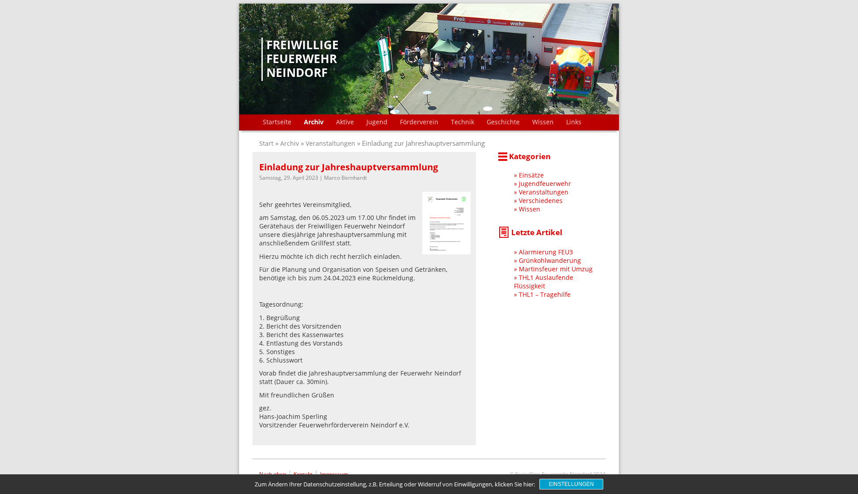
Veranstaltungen (330, 143)
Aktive (345, 122)
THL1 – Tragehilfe (545, 294)
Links (573, 122)
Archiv (314, 122)
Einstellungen (571, 484)
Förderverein (419, 122)
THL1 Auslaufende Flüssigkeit (543, 281)
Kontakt (303, 474)
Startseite (277, 122)
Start (267, 143)
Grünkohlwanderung (550, 260)
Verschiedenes (541, 200)
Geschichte (503, 122)
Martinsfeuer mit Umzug (556, 269)
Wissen (543, 122)
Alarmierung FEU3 (546, 252)
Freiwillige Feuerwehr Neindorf (302, 59)
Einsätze (531, 175)
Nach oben (272, 474)
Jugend (376, 122)
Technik (462, 122)
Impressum (334, 474)
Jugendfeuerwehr (545, 183)
